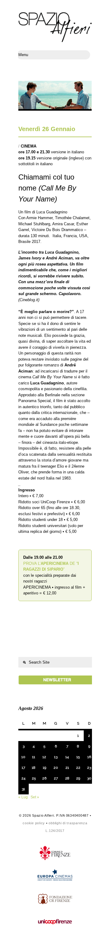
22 (78, 767)
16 (89, 757)
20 (55, 767)
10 (23, 757)
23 (89, 767)
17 (23, 767)
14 (67, 757)
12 (44, 757)
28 (67, 778)
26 (44, 778)
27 (56, 778)
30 (89, 778)
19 (44, 767)
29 (78, 778)
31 (23, 789)
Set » (35, 797)
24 (23, 778)
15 (78, 757)
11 (33, 757)
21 (67, 767)
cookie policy (34, 823)
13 (55, 757)
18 (33, 767)
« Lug (23, 797)
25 (34, 778)
